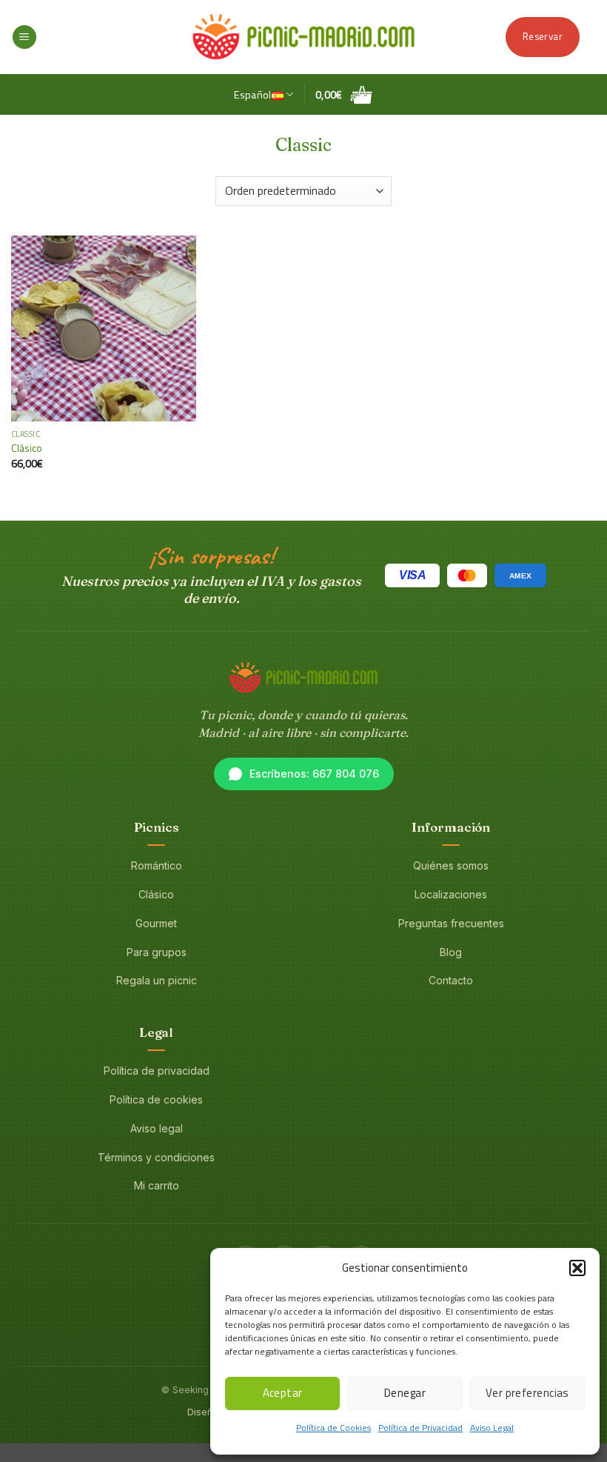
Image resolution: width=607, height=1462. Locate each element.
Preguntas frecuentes (451, 923)
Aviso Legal (492, 1428)
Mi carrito (156, 1185)
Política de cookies (156, 1099)
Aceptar (283, 1392)
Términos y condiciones (156, 1157)
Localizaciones (451, 894)
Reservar (543, 36)
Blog (451, 952)
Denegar (405, 1392)
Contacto (451, 980)
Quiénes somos (451, 865)
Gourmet (156, 923)
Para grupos (157, 952)
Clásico (26, 448)
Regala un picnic (156, 980)
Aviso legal (156, 1128)
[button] (577, 1268)
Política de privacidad (156, 1070)
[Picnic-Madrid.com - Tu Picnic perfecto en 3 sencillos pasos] (303, 37)
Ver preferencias (527, 1392)
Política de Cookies (333, 1428)
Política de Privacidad (420, 1428)
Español (253, 95)
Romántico (156, 865)
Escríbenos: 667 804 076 (314, 773)
